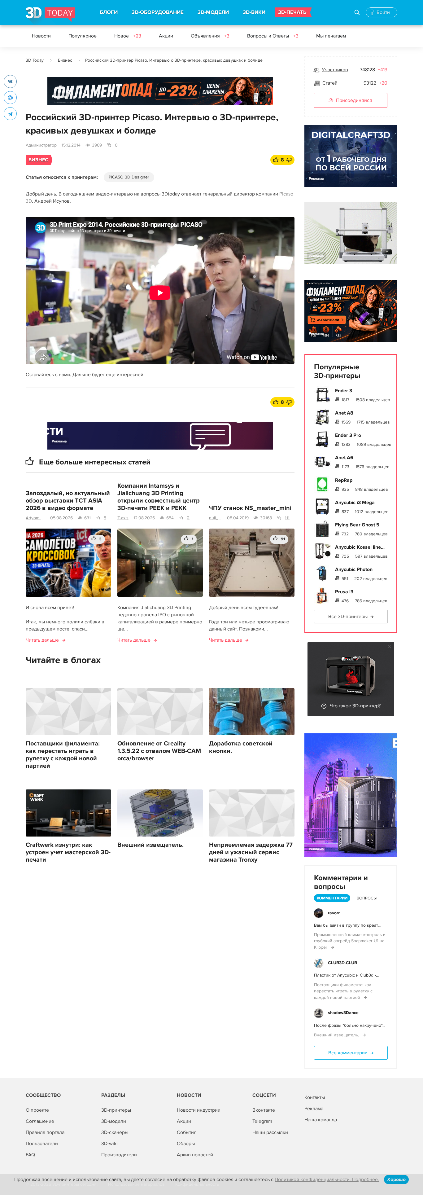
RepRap (343, 480)
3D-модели (113, 1121)
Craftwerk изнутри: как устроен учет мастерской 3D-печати (68, 852)
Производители (119, 1155)
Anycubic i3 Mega (355, 502)
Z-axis (123, 518)
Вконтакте (263, 1110)
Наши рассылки (270, 1132)
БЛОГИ (109, 12)
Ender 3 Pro (348, 435)
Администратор (41, 145)
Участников (335, 70)
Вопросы (367, 898)
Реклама (59, 96)
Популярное (82, 36)
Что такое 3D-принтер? (355, 706)
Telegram (262, 1121)
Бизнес (65, 60)
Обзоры (186, 1143)
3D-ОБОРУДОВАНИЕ (158, 12)
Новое (127, 36)
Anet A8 (344, 413)
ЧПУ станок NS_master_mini (250, 508)
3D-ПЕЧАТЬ (292, 12)
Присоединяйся (354, 100)
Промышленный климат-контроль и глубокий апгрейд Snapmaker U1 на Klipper (350, 941)
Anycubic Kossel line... (360, 547)
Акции (166, 36)
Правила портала (45, 1132)
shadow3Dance (343, 1012)
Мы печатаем (331, 36)
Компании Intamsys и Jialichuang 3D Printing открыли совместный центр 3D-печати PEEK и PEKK (158, 497)
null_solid (215, 518)
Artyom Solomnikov (35, 518)
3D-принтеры (116, 1110)
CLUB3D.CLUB (342, 962)
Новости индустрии (198, 1110)
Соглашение (40, 1121)
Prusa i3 (344, 592)
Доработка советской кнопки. (241, 747)
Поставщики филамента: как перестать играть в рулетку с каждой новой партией (63, 755)
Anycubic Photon (354, 569)
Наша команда (320, 1120)
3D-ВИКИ (254, 12)
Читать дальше (42, 640)
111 (287, 518)
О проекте (37, 1110)
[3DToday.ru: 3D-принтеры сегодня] (50, 16)
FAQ (30, 1155)
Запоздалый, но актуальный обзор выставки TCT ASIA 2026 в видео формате (68, 501)
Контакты (314, 1097)
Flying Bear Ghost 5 (357, 525)
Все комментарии (348, 1053)
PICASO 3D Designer (129, 177)
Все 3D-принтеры (348, 616)
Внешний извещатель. (150, 845)
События (187, 1132)
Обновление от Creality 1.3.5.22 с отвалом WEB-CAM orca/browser (159, 751)
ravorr (334, 913)
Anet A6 (344, 458)
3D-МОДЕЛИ (213, 12)
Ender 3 (343, 391)
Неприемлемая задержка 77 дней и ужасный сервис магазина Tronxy (251, 852)
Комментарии (332, 898)
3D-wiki (109, 1143)
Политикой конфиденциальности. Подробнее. (327, 1179)
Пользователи (42, 1143)
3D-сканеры (114, 1132)
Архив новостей (195, 1155)
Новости (41, 36)
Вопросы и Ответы (273, 36)
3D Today (35, 60)
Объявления (210, 36)
